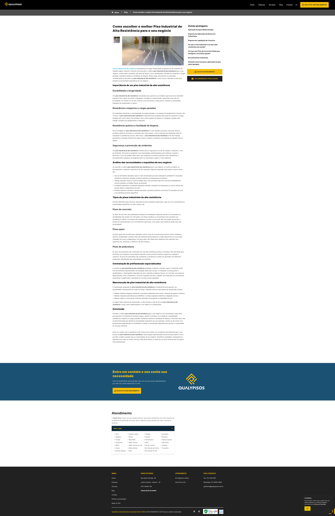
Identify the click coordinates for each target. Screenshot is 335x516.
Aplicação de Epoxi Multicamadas (200, 30)
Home (252, 5)
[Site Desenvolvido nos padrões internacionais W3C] (199, 512)
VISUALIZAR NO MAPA (148, 490)
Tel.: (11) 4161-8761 (210, 478)
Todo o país (117, 428)
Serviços (272, 5)
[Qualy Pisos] (13, 5)
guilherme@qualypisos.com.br (206, 78)
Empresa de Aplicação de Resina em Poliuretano (201, 35)
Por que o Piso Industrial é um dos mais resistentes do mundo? (202, 46)
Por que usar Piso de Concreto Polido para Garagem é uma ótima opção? (204, 52)
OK (307, 508)
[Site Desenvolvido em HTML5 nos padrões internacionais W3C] (194, 512)
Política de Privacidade (320, 504)
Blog (281, 5)
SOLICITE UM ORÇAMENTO (128, 391)
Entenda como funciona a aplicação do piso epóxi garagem (204, 63)
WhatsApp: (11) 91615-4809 (213, 482)
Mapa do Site (116, 503)
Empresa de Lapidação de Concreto (201, 40)
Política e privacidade (119, 499)
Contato (290, 5)
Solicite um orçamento (206, 72)
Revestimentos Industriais (198, 58)
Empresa (261, 5)
